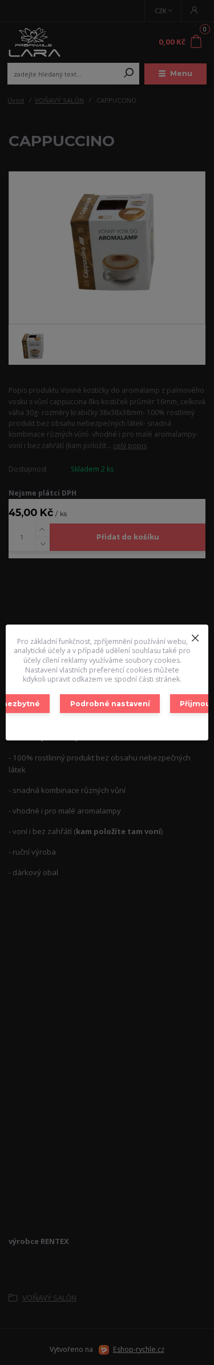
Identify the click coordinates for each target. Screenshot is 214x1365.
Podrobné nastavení (110, 703)
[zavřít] (195, 636)
